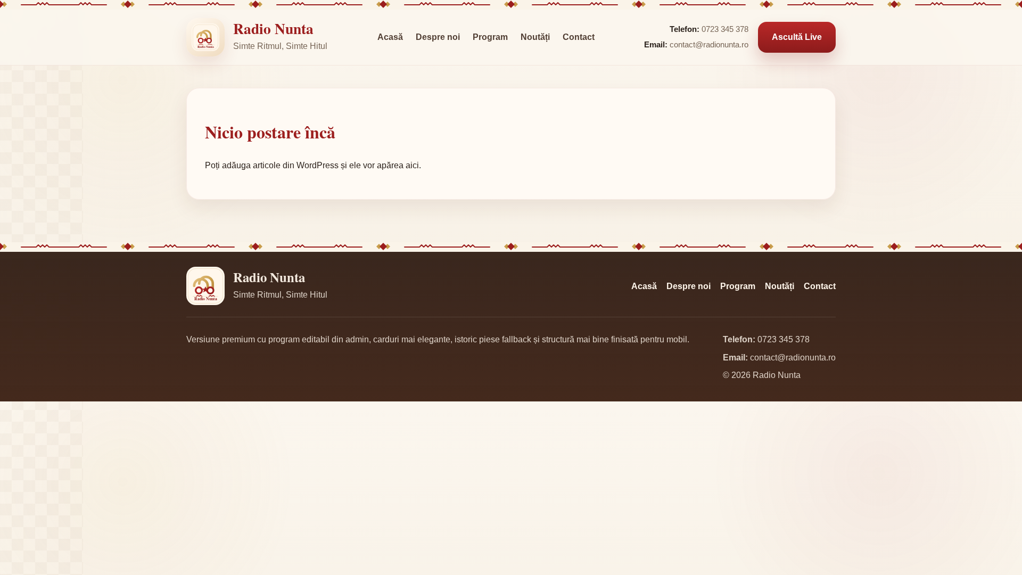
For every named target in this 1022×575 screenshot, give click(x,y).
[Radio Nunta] (205, 37)
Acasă (390, 37)
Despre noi (438, 37)
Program (490, 37)
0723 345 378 (725, 29)
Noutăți (535, 37)
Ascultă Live (797, 37)
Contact (579, 37)
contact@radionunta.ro (709, 44)
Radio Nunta (273, 28)
